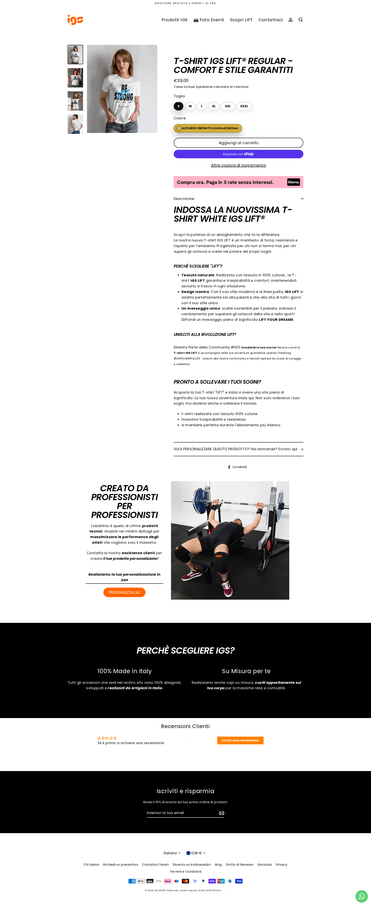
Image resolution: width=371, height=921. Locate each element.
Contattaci (271, 20)
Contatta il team (155, 864)
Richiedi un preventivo (120, 864)
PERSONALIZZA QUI (124, 592)
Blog (218, 864)
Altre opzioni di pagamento (238, 165)
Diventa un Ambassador (192, 864)
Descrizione (184, 198)
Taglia (179, 96)
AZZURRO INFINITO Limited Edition (210, 128)
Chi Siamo (91, 864)
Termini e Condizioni (186, 871)
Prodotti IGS (174, 20)
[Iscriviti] (221, 813)
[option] (122, 89)
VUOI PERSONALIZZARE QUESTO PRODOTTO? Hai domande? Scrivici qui (235, 449)
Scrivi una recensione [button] (240, 740)
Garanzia (264, 864)
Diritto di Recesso (240, 864)
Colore (180, 118)
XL (214, 106)
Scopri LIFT (241, 20)
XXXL (244, 106)
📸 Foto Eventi (208, 20)
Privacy (282, 864)
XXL (228, 106)
